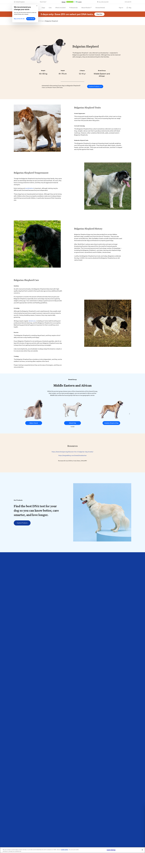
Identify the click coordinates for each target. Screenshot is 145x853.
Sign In (121, 7)
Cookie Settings (111, 850)
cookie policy (64, 849)
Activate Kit (128, 2)
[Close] (142, 850)
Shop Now (99, 14)
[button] (129, 413)
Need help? (43, 2)
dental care (32, 321)
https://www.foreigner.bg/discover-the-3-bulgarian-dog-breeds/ (72, 452)
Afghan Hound (33, 423)
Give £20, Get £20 (103, 2)
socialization (29, 188)
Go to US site (30, 18)
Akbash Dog (72, 423)
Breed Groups (39, 21)
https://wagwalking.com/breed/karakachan (72, 455)
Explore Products (95, 86)
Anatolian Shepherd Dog (111, 423)
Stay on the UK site (19, 18)
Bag (130, 7)
